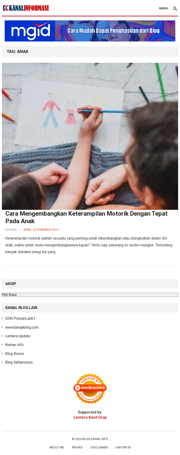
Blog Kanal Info (95, 439)
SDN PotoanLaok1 (20, 318)
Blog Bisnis (14, 353)
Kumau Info (14, 344)
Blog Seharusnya (19, 362)
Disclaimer (99, 447)
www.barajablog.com (22, 327)
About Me (56, 447)
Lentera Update (17, 336)
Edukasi (11, 229)
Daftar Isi (123, 447)
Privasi (77, 447)
